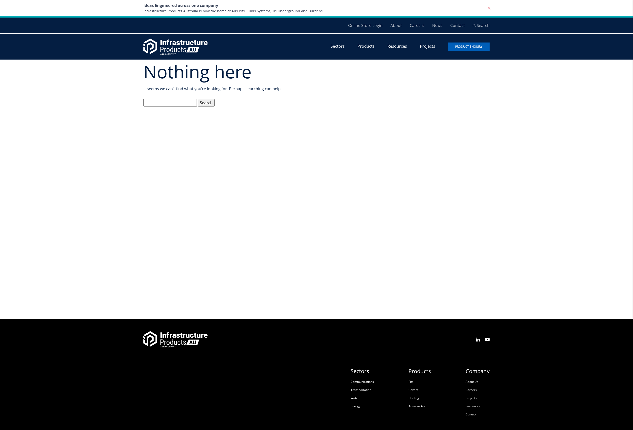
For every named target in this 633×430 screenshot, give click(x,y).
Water (355, 398)
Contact (457, 25)
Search (483, 25)
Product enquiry (468, 46)
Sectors (338, 46)
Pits (410, 382)
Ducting (413, 398)
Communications (362, 382)
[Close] (489, 8)
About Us (472, 382)
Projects (427, 46)
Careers (417, 25)
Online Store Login (365, 25)
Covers (413, 390)
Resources (397, 46)
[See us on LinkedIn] (478, 339)
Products (366, 46)
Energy (355, 406)
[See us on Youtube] (487, 339)
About (396, 25)
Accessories (416, 406)
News (437, 25)
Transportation (361, 390)
